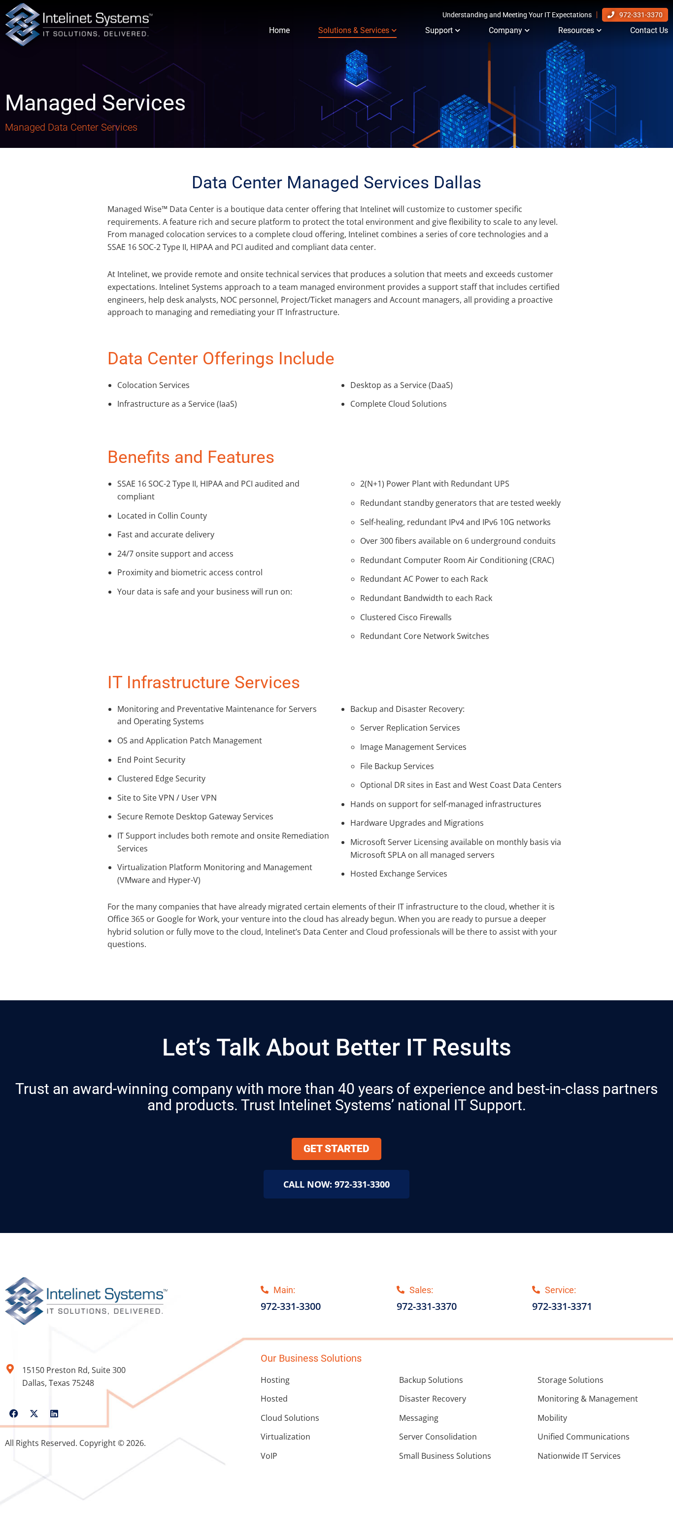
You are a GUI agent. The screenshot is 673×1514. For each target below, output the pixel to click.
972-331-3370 (641, 15)
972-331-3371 (562, 1306)
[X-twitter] (34, 1413)
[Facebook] (14, 1413)
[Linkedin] (54, 1413)
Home (279, 30)
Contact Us (649, 30)
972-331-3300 (291, 1306)
